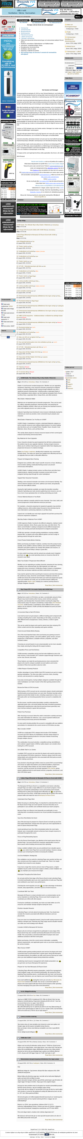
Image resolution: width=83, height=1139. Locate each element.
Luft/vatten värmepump (27, 38)
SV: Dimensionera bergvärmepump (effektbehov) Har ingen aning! (36, 296)
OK (47, 1134)
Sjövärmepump (25, 33)
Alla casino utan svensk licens (50, 177)
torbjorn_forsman (40, 251)
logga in (70, 72)
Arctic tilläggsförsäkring (23, 241)
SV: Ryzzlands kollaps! (23, 301)
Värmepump (24, 28)
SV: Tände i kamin (22, 246)
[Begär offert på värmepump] (40, 216)
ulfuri (44, 266)
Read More (48, 585)
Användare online (71, 378)
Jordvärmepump (25, 30)
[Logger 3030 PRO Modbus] (40, 209)
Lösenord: (71, 65)
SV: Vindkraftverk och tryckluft (25, 251)
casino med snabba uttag (55, 163)
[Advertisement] (8, 265)
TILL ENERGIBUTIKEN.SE (38, 22)
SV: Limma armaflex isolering (25, 281)
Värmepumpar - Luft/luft (74, 51)
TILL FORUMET (23, 22)
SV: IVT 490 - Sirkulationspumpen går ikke (29, 266)
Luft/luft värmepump (26, 37)
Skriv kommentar (58, 585)
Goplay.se (36, 170)
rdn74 (69, 386)
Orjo (33, 241)
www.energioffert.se (40, 197)
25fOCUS (45, 352)
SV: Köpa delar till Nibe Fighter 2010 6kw (29, 352)
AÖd (69, 380)
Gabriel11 (45, 357)
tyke (37, 256)
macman (70, 388)
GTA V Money (51, 768)
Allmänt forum (71, 46)
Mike (37, 271)
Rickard (24, 317)
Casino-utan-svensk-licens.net (30, 172)
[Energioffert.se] (55, 21)
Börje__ (31, 246)
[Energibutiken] (39, 21)
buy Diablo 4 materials (28, 451)
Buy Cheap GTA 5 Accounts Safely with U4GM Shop (32, 230)
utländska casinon (52, 168)
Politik (69, 32)
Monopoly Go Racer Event (47, 795)
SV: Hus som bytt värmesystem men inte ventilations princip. (34, 342)
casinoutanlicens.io (45, 174)
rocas (30, 261)
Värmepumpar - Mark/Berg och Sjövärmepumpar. (70, 39)
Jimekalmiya (55, 224)
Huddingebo (60, 305)
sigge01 (70, 384)
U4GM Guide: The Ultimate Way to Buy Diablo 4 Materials (33, 225)
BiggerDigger (32, 276)
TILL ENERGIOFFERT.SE (55, 22)
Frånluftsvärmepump (27, 35)
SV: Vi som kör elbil (22, 372)
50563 (11, 306)
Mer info (51, 1134)
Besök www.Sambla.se (38, 161)
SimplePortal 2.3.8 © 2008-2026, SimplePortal (42, 1129)
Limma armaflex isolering (24, 291)
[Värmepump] (23, 21)
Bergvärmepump (26, 31)
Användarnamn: (69, 63)
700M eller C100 (26, 1038)
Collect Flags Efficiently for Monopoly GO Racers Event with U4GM (36, 235)
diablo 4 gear (31, 581)
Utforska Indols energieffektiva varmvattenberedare (50, 185)
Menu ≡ (78, 17)
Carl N (33, 327)
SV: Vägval (20, 367)
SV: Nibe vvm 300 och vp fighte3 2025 (28, 337)
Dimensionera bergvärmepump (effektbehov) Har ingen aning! (40, 1059)
